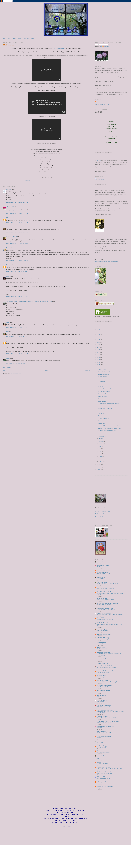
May (100, 451)
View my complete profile (103, 104)
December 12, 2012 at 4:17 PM (17, 327)
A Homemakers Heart (102, 572)
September (101, 441)
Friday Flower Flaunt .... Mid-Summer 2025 (107, 583)
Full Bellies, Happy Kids (103, 623)
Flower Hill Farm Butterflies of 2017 (105, 619)
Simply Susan (100, 751)
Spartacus (99, 737)
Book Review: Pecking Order (104, 639)
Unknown (8, 265)
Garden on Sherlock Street (104, 634)
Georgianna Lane (101, 642)
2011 (98, 464)
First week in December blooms (106, 433)
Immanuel (100, 386)
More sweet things (102, 376)
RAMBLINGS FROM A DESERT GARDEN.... (109, 721)
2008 (98, 472)
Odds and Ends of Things (103, 672)
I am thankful (101, 423)
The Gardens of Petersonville (104, 772)
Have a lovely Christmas (104, 394)
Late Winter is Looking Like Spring (105, 599)
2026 (98, 329)
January (101, 461)
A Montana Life (101, 577)
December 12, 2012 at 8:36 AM (17, 222)
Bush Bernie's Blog (102, 582)
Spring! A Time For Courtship (104, 732)
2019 (98, 347)
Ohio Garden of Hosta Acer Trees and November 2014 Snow (110, 757)
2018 (98, 349)
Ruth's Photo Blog (101, 731)
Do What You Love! (101, 747)
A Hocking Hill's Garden (103, 570)
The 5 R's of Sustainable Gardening (105, 588)
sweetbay (99, 762)
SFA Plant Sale (100, 727)
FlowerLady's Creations (101, 517)
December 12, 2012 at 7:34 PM (17, 336)
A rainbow (101, 411)
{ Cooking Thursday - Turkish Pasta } (106, 609)
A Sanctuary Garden (103, 379)
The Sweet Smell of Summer (103, 752)
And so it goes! (100, 578)
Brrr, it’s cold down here (104, 391)
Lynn (7, 331)
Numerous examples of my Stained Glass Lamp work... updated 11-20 (110, 593)
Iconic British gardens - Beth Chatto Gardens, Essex (109, 768)
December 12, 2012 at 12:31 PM (17, 272)
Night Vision (100, 742)
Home (3, 38)
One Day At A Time (29, 38)
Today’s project (102, 369)
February (101, 459)
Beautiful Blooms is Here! (103, 644)
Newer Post (6, 370)
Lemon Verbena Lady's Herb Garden (106, 666)
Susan (7, 322)
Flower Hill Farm (101, 618)
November (101, 436)
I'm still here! (100, 566)
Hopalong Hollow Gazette (103, 652)
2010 (98, 467)
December (101, 367)
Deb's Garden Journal (102, 598)
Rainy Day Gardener (102, 716)
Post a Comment (7, 367)
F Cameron (9, 217)
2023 (98, 337)
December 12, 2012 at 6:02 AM (17, 202)
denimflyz (8, 189)
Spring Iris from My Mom (103, 687)
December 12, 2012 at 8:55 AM (17, 232)
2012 (98, 365)
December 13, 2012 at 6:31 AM (17, 353)
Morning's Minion (101, 676)
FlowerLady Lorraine (104, 101)
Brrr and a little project (104, 371)
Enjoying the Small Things (104, 613)
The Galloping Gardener (103, 767)
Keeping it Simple (101, 659)
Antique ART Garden (11, 236)
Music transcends (102, 421)
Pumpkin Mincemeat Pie (104, 384)
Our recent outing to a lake (103, 573)
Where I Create (17, 38)
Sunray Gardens (10, 206)
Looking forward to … (104, 374)
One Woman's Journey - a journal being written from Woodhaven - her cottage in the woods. (29, 301)
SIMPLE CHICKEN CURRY (103, 778)
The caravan (101, 416)
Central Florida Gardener (103, 587)
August (101, 443)
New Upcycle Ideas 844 (102, 630)
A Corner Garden (101, 562)
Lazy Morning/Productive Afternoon (105, 677)
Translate (106, 46)
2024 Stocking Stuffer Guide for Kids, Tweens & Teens (110, 614)
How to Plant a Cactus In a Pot (104, 722)
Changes (99, 788)
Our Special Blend (101, 695)
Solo (98, 696)
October (101, 438)
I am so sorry (101, 406)
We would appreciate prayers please (107, 430)
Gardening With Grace (103, 637)
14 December (101, 413)
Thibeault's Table (101, 777)
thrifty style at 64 (101, 782)
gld (7, 341)
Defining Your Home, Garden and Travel (107, 603)
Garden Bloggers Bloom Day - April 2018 (107, 717)
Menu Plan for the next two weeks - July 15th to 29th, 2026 (109, 624)
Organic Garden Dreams (103, 690)
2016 (98, 354)
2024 (98, 334)
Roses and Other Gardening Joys (105, 726)
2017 (98, 352)
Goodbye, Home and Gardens (104, 604)
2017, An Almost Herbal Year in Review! (106, 667)
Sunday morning (102, 401)
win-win (99, 783)
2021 (98, 342)
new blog (99, 160)
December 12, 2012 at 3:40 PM (17, 318)
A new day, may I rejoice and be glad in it (108, 403)
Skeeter (8, 358)
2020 (98, 344)
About (8, 38)
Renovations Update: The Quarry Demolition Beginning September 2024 (110, 712)
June (100, 448)
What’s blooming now (103, 418)
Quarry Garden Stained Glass (105, 710)
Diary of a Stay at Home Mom (105, 608)
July (100, 446)
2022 (98, 339)
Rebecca (8, 276)
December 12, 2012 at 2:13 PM (17, 297)
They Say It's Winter (102, 648)
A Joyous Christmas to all (104, 389)
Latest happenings (102, 396)
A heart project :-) (102, 381)
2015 (98, 357)
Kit (7, 227)
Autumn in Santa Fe (101, 691)
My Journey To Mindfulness (104, 685)
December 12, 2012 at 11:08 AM (17, 260)
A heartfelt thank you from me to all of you (109, 425)
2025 (98, 332)
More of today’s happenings (105, 408)
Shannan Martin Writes (103, 741)
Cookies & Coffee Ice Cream (103, 660)
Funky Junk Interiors (102, 629)
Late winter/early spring (102, 763)
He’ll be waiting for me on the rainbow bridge (109, 428)
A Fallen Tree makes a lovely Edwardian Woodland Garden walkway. (109, 654)
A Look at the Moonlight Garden (105, 773)
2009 (98, 469)
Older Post (87, 370)
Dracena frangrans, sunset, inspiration (107, 398)
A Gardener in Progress (103, 565)
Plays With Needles (102, 700)
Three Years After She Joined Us (104, 706)
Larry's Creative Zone (102, 663)
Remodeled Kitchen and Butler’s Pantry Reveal (108, 682)
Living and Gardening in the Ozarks (106, 671)
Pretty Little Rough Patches (104, 705)
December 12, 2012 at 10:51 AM (17, 243)
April (100, 454)
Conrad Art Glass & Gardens (104, 592)
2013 (98, 362)
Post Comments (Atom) (16, 373)
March (100, 456)
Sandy (7, 247)
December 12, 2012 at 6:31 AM (17, 213)
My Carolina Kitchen (102, 680)
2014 (98, 359)
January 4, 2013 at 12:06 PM (16, 363)
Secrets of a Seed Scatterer (104, 736)
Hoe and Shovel (101, 647)
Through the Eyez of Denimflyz (105, 787)
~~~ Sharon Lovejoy (102, 746)
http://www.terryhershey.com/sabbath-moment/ (107, 261)
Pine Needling (100, 701)
